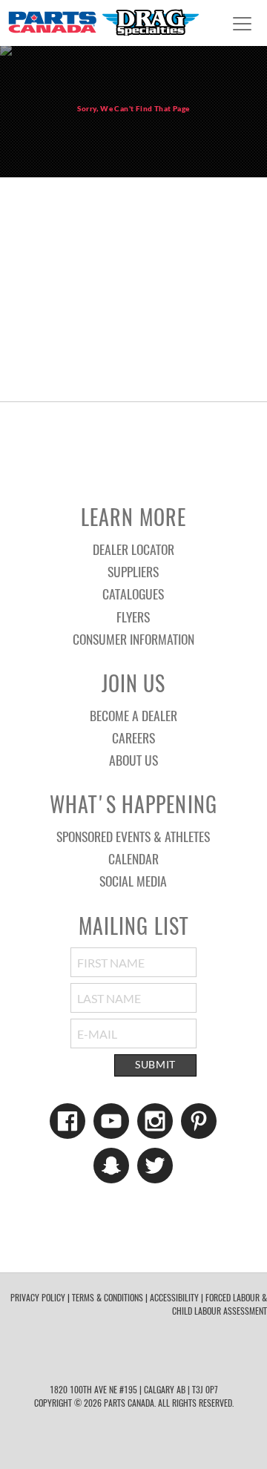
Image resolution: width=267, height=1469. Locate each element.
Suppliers (133, 571)
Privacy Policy (37, 1297)
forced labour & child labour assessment (219, 1304)
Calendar (133, 858)
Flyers (133, 616)
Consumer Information (133, 638)
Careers (133, 737)
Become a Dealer (133, 715)
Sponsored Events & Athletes (133, 836)
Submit (155, 1065)
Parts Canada (103, 22)
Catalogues (133, 593)
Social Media (133, 880)
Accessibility (174, 1297)
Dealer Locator (133, 549)
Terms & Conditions (107, 1297)
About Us (133, 759)
